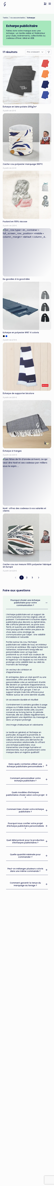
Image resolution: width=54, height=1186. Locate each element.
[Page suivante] (38, 577)
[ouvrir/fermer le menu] (49, 4)
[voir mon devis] (45, 4)
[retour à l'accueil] (5, 4)
